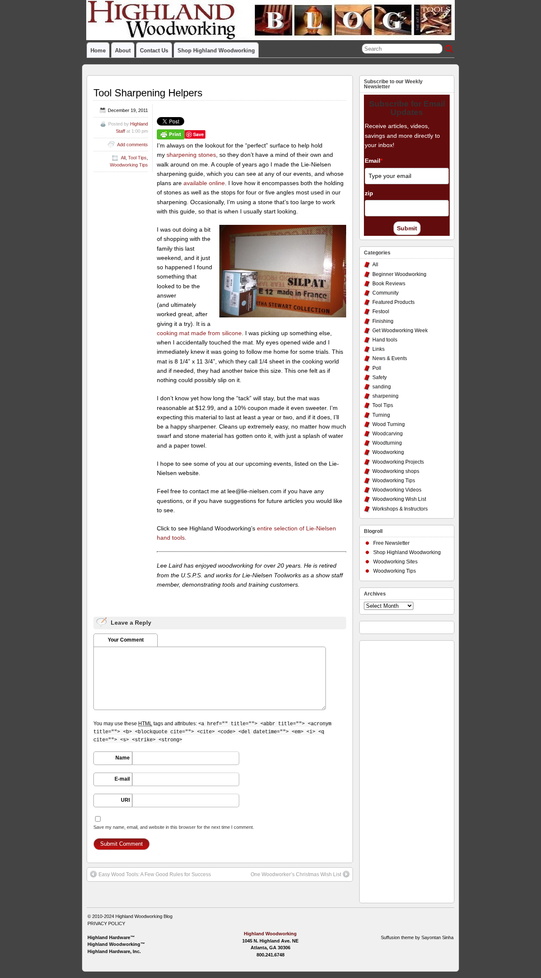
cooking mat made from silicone (199, 333)
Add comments (132, 144)
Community (385, 293)
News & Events (389, 358)
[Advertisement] (398, 769)
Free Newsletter (391, 543)
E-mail (122, 779)
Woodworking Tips (129, 164)
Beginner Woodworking (399, 274)
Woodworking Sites (395, 562)
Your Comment (126, 640)
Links (378, 349)
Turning (381, 415)
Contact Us (154, 50)
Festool (380, 311)
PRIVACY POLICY (106, 923)
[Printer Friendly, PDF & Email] (171, 134)
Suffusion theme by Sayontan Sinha (417, 937)
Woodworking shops (395, 471)
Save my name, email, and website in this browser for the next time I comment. (173, 827)
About (123, 50)
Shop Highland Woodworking (216, 50)
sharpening (385, 396)
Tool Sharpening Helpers (147, 92)
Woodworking (388, 452)
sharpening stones (191, 154)
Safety (379, 377)
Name (122, 758)
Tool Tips (137, 157)
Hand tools (384, 340)
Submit (407, 228)
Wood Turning (388, 424)
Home (98, 50)
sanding (381, 387)
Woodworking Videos (396, 490)
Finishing (382, 321)
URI (125, 800)
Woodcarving (387, 434)
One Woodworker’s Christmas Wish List (296, 874)
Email (374, 160)
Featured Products (393, 302)
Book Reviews (388, 284)
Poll (376, 368)
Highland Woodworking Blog (143, 916)
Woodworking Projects (398, 462)
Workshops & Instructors (400, 509)
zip (369, 193)
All (123, 157)
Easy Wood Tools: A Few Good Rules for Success (154, 874)
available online (204, 183)
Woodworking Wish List (399, 499)
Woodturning (387, 443)
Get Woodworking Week (400, 330)
